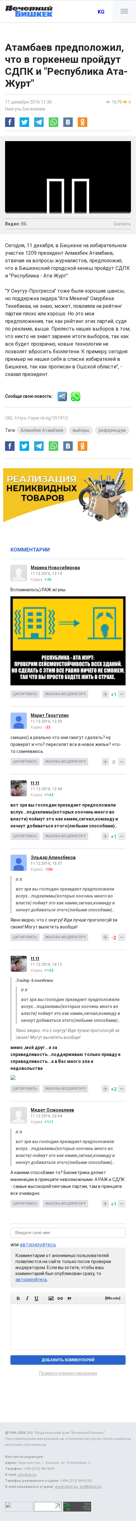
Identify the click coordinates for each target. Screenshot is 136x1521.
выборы (81, 430)
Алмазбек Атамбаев (42, 430)
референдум (112, 430)
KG (101, 12)
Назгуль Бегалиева (25, 108)
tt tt (35, 782)
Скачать (122, 223)
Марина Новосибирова (55, 567)
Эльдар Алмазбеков (53, 857)
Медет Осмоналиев (52, 1109)
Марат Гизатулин (50, 715)
